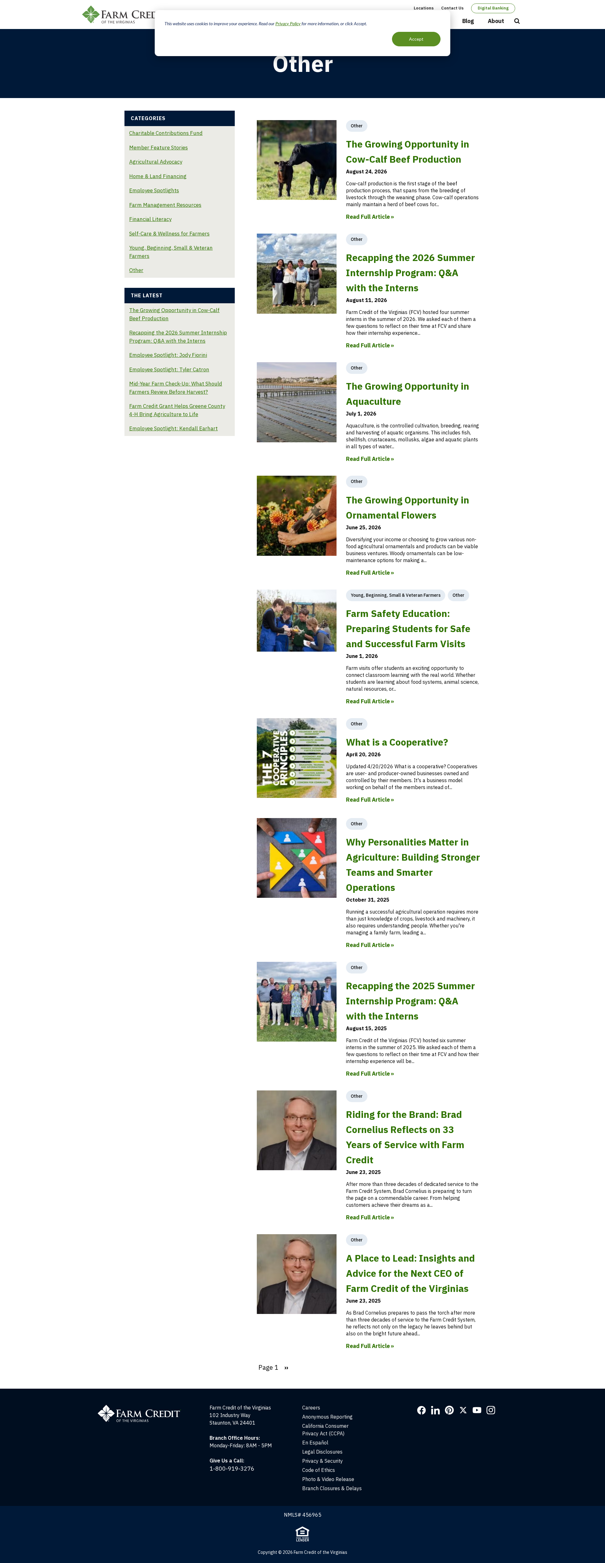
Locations (424, 8)
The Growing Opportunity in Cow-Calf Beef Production (174, 314)
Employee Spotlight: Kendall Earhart (173, 428)
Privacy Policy (288, 23)
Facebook (421, 1410)
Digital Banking (493, 8)
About (496, 21)
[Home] (142, 1407)
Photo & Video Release (328, 1479)
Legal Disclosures (322, 1452)
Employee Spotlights (154, 190)
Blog (468, 21)
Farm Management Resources (165, 204)
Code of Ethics (318, 1470)
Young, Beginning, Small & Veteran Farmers (171, 251)
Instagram (491, 1410)
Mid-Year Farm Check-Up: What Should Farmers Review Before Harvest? (175, 387)
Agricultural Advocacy (155, 161)
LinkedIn (435, 1410)
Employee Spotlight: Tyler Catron (169, 369)
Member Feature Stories (158, 147)
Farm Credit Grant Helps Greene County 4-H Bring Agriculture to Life (177, 410)
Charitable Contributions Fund (166, 133)
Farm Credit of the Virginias (127, 14)
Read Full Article (368, 216)
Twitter (463, 1410)
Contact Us (452, 8)
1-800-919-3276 (232, 1468)
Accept (416, 39)
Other (136, 270)
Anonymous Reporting (327, 1417)
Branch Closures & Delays (332, 1488)
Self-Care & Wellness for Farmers (169, 233)
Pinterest (449, 1410)
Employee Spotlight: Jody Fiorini (168, 355)
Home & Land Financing (158, 176)
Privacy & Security (322, 1461)
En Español (315, 1442)
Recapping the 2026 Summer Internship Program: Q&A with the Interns (178, 336)
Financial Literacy (150, 219)
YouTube (477, 1410)
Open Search (517, 21)
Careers (311, 1407)
